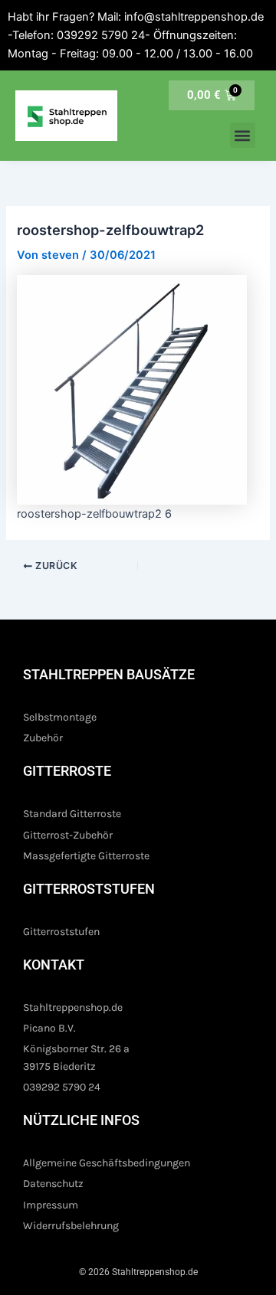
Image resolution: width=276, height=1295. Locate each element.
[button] (242, 135)
